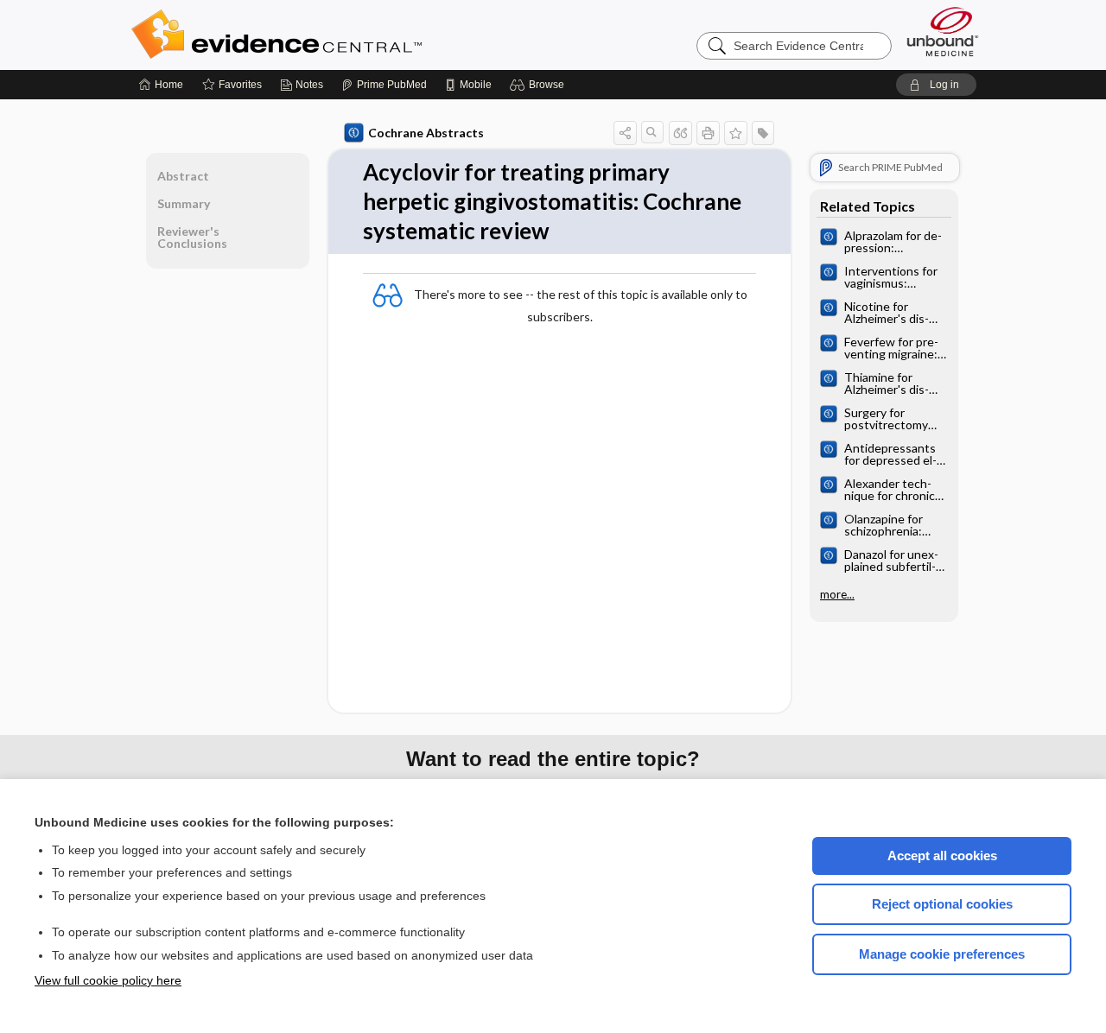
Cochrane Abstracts (426, 132)
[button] (539, 84)
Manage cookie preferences (942, 954)
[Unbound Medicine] (943, 31)
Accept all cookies (942, 855)
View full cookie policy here (108, 980)
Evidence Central (346, 34)
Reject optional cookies (942, 904)
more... (837, 594)
